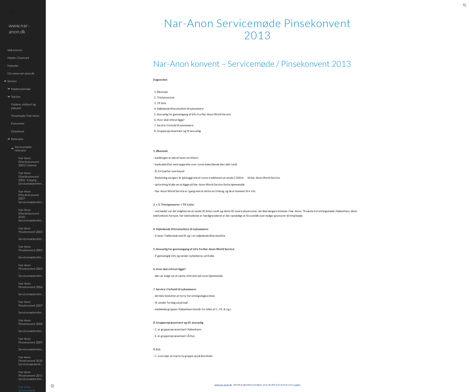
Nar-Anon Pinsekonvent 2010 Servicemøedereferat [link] (31, 360)
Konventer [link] (18, 123)
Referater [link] (17, 139)
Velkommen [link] (14, 50)
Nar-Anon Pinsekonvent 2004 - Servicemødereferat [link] (31, 252)
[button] (464, 5)
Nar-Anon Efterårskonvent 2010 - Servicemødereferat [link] (31, 215)
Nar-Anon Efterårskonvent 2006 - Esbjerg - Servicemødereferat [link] (31, 178)
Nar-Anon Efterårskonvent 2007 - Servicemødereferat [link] (31, 197)
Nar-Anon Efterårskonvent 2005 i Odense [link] (28, 161)
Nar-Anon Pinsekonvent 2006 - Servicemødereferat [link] (31, 289)
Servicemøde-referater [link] (23, 148)
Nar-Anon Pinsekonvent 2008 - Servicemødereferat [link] (31, 325)
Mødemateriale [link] (21, 89)
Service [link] (12, 81)
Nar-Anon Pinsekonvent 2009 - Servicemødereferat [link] (31, 344)
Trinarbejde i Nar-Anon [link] (25, 115)
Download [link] (17, 131)
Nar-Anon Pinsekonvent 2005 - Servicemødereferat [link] (31, 270)
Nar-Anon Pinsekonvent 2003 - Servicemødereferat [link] (31, 233)
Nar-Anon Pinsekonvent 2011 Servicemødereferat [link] (31, 375)
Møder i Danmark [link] (18, 57)
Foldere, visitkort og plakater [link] (23, 105)
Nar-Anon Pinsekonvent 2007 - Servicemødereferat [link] (31, 307)
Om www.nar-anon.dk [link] (20, 73)
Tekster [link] (16, 96)
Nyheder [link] (13, 65)
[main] (257, 29)
